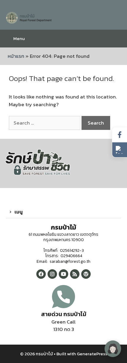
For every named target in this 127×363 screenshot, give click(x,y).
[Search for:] (45, 123)
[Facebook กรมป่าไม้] (41, 274)
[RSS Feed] (74, 274)
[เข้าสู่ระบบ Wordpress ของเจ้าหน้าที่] (86, 274)
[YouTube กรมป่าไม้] (63, 274)
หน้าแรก (16, 56)
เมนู (18, 212)
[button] (63, 212)
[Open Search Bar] (118, 38)
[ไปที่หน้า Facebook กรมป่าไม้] (119, 134)
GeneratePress (92, 353)
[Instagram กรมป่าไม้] (52, 274)
